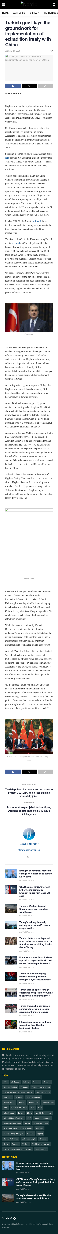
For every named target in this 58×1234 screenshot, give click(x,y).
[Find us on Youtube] (7, 1218)
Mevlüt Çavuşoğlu (43, 1113)
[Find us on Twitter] (3, 1218)
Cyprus (36, 1082)
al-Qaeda (15, 1082)
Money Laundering (43, 1118)
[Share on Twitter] (29, 86)
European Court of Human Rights (18, 1092)
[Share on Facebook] (13, 86)
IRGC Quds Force (19, 1107)
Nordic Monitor (29, 844)
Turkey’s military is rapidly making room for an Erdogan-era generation (34, 925)
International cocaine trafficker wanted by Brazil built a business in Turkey (35, 1025)
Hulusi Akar (34, 1102)
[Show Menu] (3, 4)
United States (41, 1149)
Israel (20, 1113)
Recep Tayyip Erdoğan (13, 1133)
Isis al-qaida (9, 1113)
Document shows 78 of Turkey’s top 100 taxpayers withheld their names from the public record (35, 960)
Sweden (43, 1139)
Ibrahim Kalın (48, 1102)
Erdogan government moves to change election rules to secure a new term (35, 873)
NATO (27, 1123)
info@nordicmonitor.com (29, 849)
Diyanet (47, 1082)
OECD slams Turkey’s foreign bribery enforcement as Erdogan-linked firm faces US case (34, 891)
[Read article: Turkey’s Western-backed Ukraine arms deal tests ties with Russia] (11, 908)
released (37, 221)
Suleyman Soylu (29, 1139)
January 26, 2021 (12, 50)
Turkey (25, 1144)
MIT (29, 1118)
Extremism (19, 12)
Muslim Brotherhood (12, 1123)
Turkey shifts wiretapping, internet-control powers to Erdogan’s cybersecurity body (35, 976)
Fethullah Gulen (43, 1092)
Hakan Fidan (9, 1102)
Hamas (22, 1102)
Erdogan (24, 1087)
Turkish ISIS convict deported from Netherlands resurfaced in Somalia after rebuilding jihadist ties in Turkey (35, 943)
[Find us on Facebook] (11, 1218)
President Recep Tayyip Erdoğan (18, 1128)
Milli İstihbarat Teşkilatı (13, 1118)
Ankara (26, 1082)
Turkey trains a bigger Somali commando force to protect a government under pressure (34, 1009)
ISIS (40, 1107)
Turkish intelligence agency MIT (17, 1149)
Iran (5, 1107)
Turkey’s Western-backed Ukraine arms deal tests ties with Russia (33, 909)
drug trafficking (10, 1087)
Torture (15, 1144)
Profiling (39, 1128)
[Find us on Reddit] (14, 1218)
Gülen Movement (33, 1097)
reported (16, 243)
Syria (6, 1144)
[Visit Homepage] (29, 5)
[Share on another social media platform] (45, 86)
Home (5, 12)
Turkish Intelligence (40, 1144)
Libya (29, 1113)
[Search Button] (54, 4)
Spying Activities (11, 1139)
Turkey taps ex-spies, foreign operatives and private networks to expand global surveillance (36, 992)
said (7, 157)
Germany (8, 1097)
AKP (5, 1082)
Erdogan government (41, 1087)
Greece (19, 1097)
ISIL (32, 1107)
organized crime (41, 1123)
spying (40, 1133)
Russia (30, 1133)
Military (35, 12)
